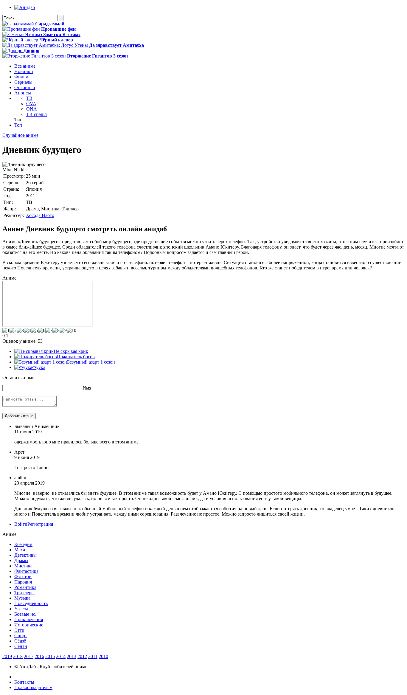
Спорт (20, 635)
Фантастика (26, 571)
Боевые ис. (25, 614)
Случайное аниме (20, 135)
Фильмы (23, 76)
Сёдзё (20, 640)
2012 (82, 656)
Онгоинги (24, 87)
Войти (20, 524)
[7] (48, 330)
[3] (20, 330)
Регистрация (40, 524)
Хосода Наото (40, 215)
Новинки (23, 71)
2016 (39, 656)
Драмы (21, 560)
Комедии (23, 544)
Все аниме (24, 66)
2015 (50, 656)
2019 (7, 656)
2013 (71, 656)
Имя (87, 387)
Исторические (28, 624)
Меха (19, 549)
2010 (103, 656)
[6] (41, 330)
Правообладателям (33, 687)
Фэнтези (23, 576)
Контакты (24, 682)
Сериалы (23, 82)
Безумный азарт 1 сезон (91, 361)
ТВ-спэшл (36, 114)
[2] (13, 330)
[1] (6, 330)
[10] (71, 330)
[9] (63, 330)
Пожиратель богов (76, 356)
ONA (31, 108)
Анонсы (22, 92)
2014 (61, 656)
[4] (27, 330)
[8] (56, 330)
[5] (34, 330)
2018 (18, 656)
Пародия (23, 581)
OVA (31, 103)
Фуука (38, 367)
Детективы (25, 555)
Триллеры (24, 592)
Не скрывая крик (71, 351)
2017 (28, 656)
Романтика (25, 587)
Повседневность (31, 603)
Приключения (28, 619)
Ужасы (21, 608)
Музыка (22, 598)
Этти (19, 630)
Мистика (23, 565)
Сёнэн (20, 646)
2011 (92, 656)
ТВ (29, 98)
